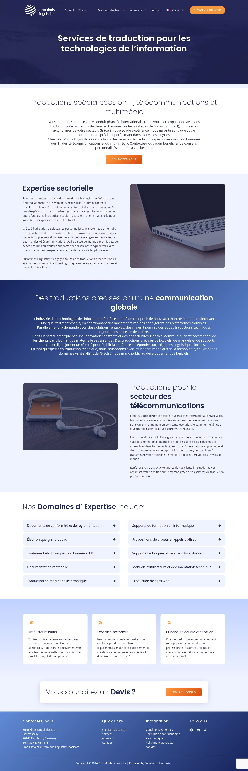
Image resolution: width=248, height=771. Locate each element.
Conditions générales (159, 730)
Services (107, 734)
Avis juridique (154, 738)
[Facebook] (191, 730)
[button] (207, 10)
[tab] (71, 526)
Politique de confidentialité (163, 734)
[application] (91, 10)
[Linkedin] (198, 730)
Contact (107, 743)
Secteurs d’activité (113, 730)
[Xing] (205, 730)
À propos (108, 738)
